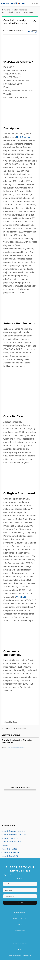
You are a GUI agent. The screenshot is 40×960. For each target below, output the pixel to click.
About (16, 747)
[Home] (12, 3)
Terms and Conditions (20, 943)
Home (15, 918)
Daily (20, 949)
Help (19, 924)
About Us (23, 918)
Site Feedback (20, 930)
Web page (21, 597)
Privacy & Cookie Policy (20, 937)
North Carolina (23, 137)
